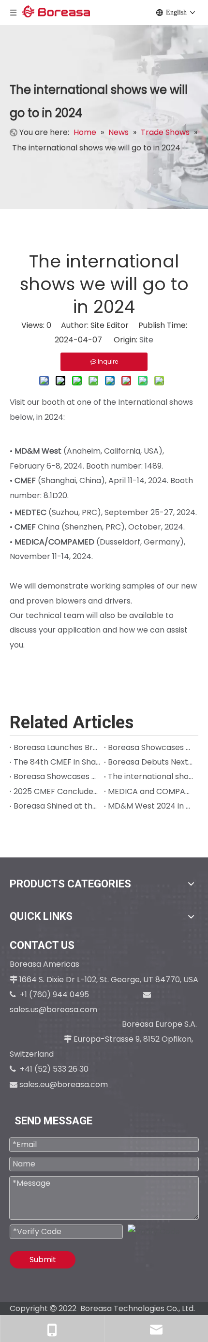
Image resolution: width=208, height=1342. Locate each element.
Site (146, 339)
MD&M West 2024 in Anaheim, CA (151, 805)
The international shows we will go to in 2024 (151, 776)
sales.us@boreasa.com (54, 1009)
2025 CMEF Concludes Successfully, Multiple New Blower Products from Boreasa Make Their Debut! (57, 791)
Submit (43, 1259)
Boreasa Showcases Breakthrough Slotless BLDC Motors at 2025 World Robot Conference (151, 747)
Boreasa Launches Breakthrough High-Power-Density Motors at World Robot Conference (57, 747)
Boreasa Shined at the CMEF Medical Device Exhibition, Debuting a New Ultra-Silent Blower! (57, 805)
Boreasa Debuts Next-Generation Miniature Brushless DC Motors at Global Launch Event (151, 761)
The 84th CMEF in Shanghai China (57, 761)
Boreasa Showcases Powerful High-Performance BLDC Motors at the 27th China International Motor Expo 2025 (57, 776)
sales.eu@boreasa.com (63, 1084)
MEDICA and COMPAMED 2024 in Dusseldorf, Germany (151, 791)
